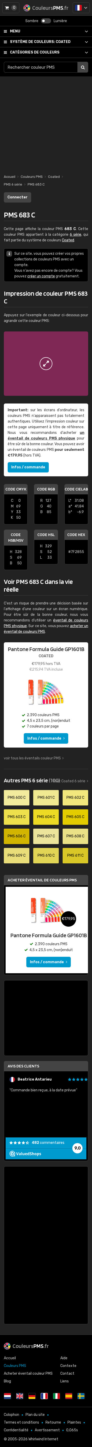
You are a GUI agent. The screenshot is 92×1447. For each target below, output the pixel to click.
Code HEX (76, 534)
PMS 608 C (75, 836)
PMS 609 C (17, 855)
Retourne (53, 1422)
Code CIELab (76, 489)
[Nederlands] (7, 1396)
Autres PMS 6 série (32, 780)
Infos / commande (28, 467)
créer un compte (41, 276)
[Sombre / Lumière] (46, 20)
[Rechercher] (82, 67)
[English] (19, 1396)
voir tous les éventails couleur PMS (32, 758)
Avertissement (47, 1430)
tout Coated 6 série (69, 781)
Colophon (11, 1415)
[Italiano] (56, 1396)
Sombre (31, 21)
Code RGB (46, 489)
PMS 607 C (46, 836)
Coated (40, 42)
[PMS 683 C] (46, 363)
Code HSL (46, 534)
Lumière (60, 21)
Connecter (17, 197)
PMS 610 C (46, 855)
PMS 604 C (46, 817)
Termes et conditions (21, 1422)
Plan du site (35, 1415)
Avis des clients (23, 1066)
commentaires (48, 1143)
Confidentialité (16, 1430)
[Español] (68, 1396)
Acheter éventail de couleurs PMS (42, 880)
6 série (75, 234)
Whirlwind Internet (43, 1439)
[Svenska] (81, 1396)
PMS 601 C (46, 797)
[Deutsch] (32, 1396)
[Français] (81, 7)
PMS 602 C (75, 797)
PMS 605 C (75, 817)
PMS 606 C (17, 836)
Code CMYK (15, 489)
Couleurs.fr (31, 1346)
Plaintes (74, 1422)
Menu (15, 31)
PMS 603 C (17, 817)
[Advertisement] (46, 122)
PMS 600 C (17, 797)
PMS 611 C (75, 855)
